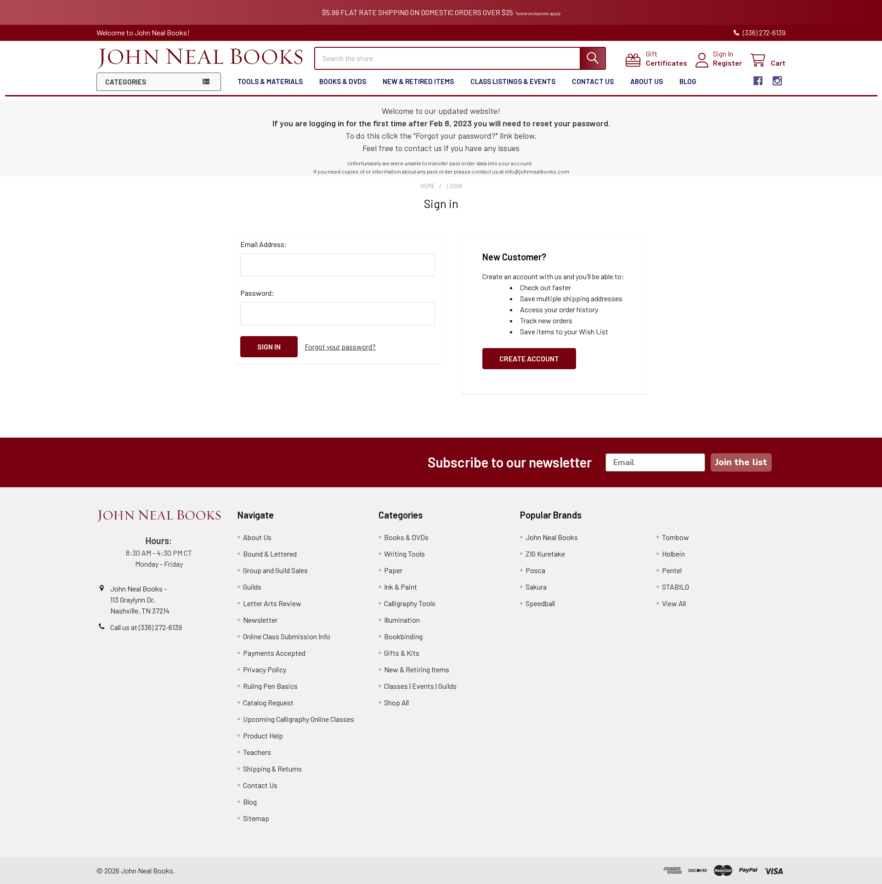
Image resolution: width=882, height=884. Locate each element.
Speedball (540, 603)
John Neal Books (552, 537)
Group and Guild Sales (275, 570)
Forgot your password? (340, 346)
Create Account (529, 358)
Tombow (675, 537)
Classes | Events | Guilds (420, 685)
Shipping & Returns (272, 768)
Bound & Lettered (270, 553)
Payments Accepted (274, 652)
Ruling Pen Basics (270, 685)
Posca (535, 570)
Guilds (252, 586)
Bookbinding (403, 636)
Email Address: (263, 244)
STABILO (675, 586)
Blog (687, 81)
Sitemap (256, 818)
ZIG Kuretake (545, 553)
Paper (393, 570)
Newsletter (260, 619)
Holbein (673, 553)
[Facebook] (758, 81)
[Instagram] (777, 81)
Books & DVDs (342, 81)
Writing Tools (404, 553)
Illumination (402, 619)
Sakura (536, 586)
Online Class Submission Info (286, 636)
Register (727, 62)
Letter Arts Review (272, 603)
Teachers (257, 752)
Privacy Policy (264, 669)
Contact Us (593, 81)
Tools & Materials (270, 81)
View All (674, 603)
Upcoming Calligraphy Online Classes (298, 719)
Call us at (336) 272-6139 (146, 627)
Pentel (672, 570)
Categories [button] (125, 82)
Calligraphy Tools (409, 603)
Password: (257, 292)
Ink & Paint (400, 586)
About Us (646, 81)
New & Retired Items (418, 81)
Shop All (396, 702)
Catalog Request (268, 702)
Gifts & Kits (401, 652)
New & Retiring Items (416, 669)
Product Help (263, 735)
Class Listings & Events (512, 81)
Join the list (741, 462)
